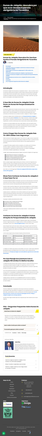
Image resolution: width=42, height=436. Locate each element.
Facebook (14, 332)
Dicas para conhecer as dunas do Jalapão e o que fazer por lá (19, 73)
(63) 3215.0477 (29, 390)
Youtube (24, 431)
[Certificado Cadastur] (7, 404)
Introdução (8, 66)
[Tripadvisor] (7, 412)
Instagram (18, 431)
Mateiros (16, 117)
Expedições (11, 388)
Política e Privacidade (12, 397)
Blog (12, 393)
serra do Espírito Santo (20, 223)
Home (11, 382)
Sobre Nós (12, 384)
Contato (12, 395)
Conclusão (8, 79)
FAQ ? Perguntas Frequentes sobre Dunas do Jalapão (17, 81)
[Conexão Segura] (26, 406)
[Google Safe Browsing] (26, 403)
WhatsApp (24, 332)
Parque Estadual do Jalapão (29, 116)
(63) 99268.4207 (28, 393)
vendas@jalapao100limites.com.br (31, 396)
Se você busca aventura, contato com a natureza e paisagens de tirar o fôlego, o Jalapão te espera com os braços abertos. (20, 293)
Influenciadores (11, 390)
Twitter (19, 332)
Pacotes (12, 386)
